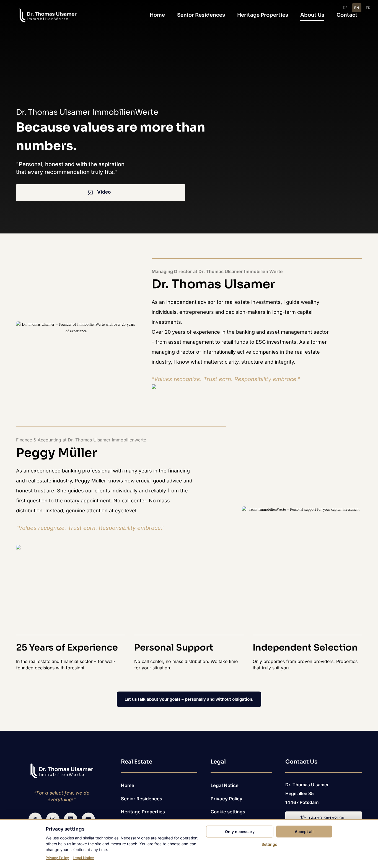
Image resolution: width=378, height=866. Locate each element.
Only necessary (240, 831)
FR (368, 8)
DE (345, 8)
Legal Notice (83, 857)
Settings (269, 844)
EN (356, 8)
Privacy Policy (57, 857)
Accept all (304, 831)
